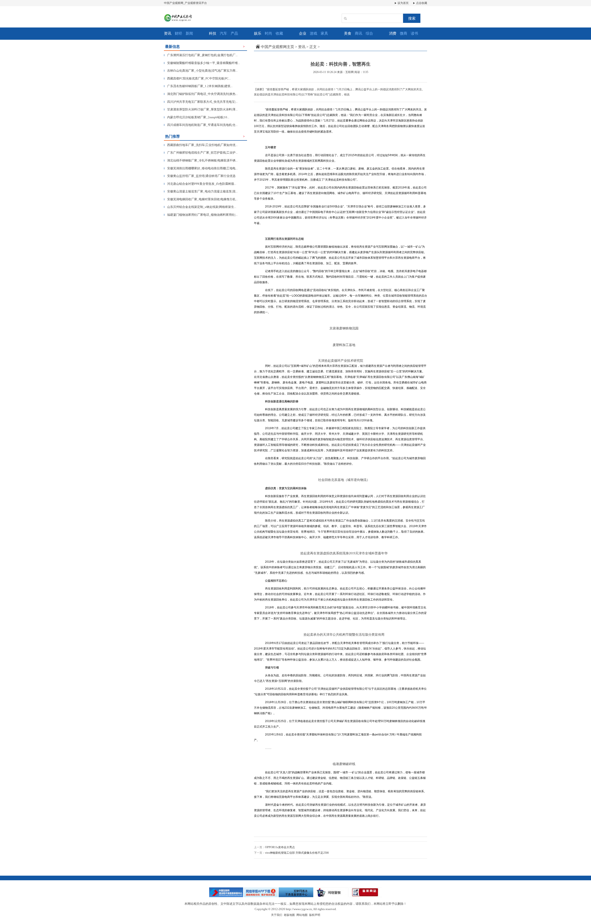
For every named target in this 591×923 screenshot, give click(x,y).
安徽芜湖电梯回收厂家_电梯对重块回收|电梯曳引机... (201, 199)
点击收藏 (421, 3)
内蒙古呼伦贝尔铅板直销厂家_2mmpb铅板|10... (196, 117)
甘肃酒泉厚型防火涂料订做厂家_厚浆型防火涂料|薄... (201, 109)
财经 (178, 33)
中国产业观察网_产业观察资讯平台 (185, 3)
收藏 (279, 33)
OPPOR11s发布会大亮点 (280, 847)
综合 (369, 33)
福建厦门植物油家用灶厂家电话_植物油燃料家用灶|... (201, 214)
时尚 (268, 33)
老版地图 (289, 915)
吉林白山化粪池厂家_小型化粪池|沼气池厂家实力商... (201, 70)
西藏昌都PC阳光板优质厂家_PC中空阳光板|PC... (197, 78)
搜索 (412, 18)
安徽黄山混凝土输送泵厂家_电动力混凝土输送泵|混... (201, 191)
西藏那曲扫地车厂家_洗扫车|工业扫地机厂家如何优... (201, 145)
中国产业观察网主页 (277, 47)
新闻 (189, 33)
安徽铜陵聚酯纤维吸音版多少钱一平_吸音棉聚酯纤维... (202, 63)
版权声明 (314, 915)
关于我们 (276, 915)
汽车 (223, 33)
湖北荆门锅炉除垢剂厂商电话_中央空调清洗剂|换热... (201, 94)
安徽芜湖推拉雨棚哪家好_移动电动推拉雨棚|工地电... (201, 168)
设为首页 (403, 3)
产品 (234, 33)
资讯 (301, 47)
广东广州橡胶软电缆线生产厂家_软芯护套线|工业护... (201, 152)
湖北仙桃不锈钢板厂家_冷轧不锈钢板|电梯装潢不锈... (201, 160)
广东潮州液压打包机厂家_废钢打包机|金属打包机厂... (201, 55)
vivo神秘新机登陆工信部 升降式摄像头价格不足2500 (297, 852)
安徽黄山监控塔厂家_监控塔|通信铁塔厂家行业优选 (199, 176)
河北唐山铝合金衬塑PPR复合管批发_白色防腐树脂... (200, 183)
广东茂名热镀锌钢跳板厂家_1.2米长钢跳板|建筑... (198, 86)
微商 (403, 33)
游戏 (313, 33)
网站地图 (302, 915)
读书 (414, 33)
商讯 (358, 33)
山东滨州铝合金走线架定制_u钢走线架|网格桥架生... (200, 207)
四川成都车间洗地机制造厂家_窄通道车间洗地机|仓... (201, 125)
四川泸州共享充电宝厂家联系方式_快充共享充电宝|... (201, 101)
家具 (324, 33)
